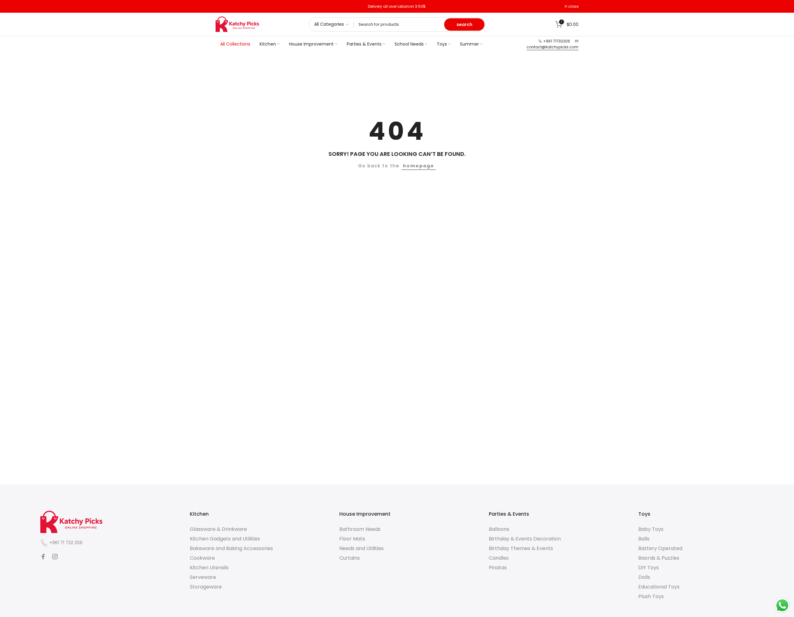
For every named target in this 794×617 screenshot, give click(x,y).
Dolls (644, 577)
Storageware (206, 586)
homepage (418, 166)
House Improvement (311, 44)
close (224, 6)
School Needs (409, 44)
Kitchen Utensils (209, 567)
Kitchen (268, 44)
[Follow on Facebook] (43, 556)
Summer (469, 44)
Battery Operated (660, 548)
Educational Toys (659, 586)
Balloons (499, 529)
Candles (499, 558)
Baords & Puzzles (658, 558)
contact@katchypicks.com (552, 47)
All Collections (235, 44)
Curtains (349, 558)
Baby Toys (650, 529)
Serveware (203, 577)
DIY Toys (648, 567)
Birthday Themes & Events (521, 548)
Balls (643, 538)
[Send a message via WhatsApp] (782, 605)
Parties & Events (364, 44)
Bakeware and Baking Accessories (231, 548)
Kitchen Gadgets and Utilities (225, 538)
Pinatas (498, 567)
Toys (442, 44)
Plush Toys (651, 596)
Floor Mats (352, 538)
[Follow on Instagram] (55, 556)
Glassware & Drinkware (218, 529)
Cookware (202, 558)
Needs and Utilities (361, 548)
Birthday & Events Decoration (525, 538)
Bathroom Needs (360, 529)
